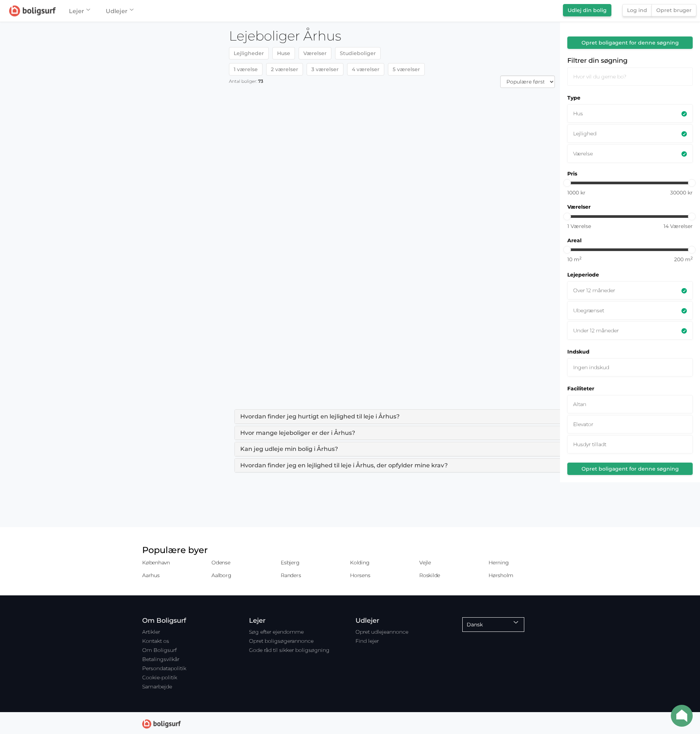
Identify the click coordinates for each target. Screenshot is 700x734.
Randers (291, 575)
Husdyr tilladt (589, 444)
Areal (574, 240)
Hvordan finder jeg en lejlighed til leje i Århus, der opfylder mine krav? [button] (344, 465)
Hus (578, 113)
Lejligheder (249, 53)
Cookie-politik (159, 677)
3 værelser (325, 69)
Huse (283, 53)
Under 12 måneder (596, 330)
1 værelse (246, 69)
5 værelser (406, 69)
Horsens (360, 575)
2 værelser (284, 69)
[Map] (112, 378)
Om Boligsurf (159, 650)
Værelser (315, 53)
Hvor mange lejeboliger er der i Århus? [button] (297, 432)
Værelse (583, 153)
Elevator (583, 424)
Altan (579, 404)
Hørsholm (501, 575)
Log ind (637, 10)
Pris (572, 173)
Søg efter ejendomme (276, 632)
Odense (220, 562)
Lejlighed (584, 133)
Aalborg (221, 575)
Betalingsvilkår (160, 659)
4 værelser (366, 69)
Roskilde (429, 575)
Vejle (425, 562)
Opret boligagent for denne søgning (630, 42)
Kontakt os (155, 641)
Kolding (359, 562)
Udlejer (117, 11)
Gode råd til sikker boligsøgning (289, 650)
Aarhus (151, 575)
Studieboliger (358, 53)
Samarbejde (157, 686)
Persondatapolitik (164, 668)
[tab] (442, 417)
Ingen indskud (591, 367)
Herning (499, 562)
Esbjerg (290, 562)
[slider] (567, 183)
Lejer (76, 11)
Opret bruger (674, 10)
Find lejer (367, 641)
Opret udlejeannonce (381, 632)
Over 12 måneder (594, 290)
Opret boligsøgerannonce (281, 641)
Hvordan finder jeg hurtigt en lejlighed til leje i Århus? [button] (320, 416)
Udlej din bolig (587, 10)
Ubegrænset (588, 310)
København (156, 562)
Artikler (151, 632)
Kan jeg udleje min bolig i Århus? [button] (289, 448)
